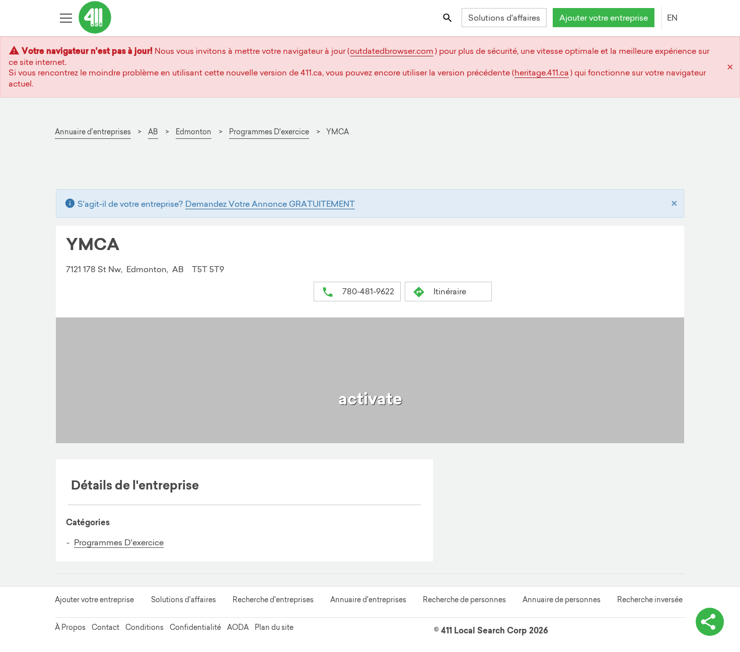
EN (672, 18)
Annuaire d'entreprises (368, 599)
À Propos (70, 627)
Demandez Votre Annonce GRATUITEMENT (270, 204)
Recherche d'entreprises (273, 599)
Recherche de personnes (464, 599)
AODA (238, 627)
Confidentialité (195, 627)
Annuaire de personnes (562, 599)
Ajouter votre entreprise (603, 18)
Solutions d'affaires (504, 18)
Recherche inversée (650, 599)
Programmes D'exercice (119, 542)
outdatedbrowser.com (391, 51)
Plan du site (274, 627)
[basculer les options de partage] (710, 622)
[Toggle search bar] (448, 17)
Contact (105, 627)
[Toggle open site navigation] (66, 17)
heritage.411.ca (541, 72)
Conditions (144, 627)
